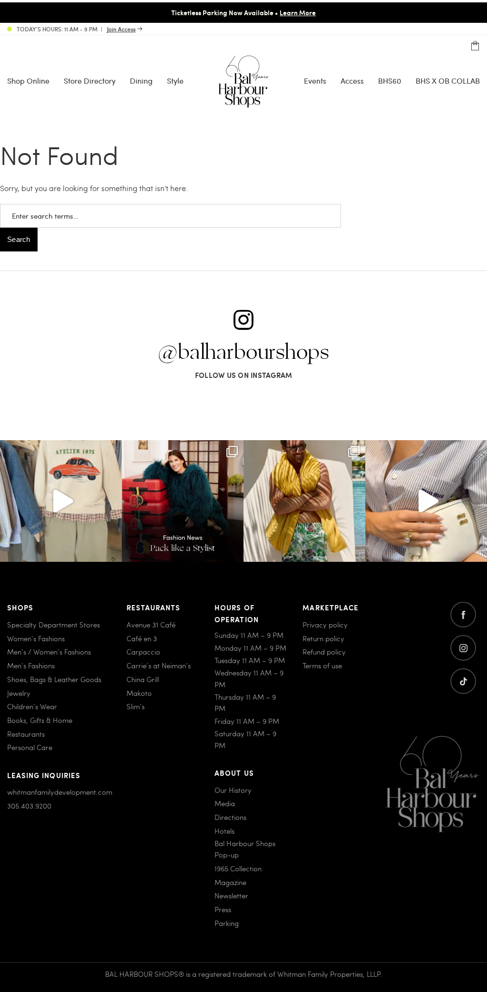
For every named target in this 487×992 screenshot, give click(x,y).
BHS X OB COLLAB (448, 81)
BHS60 (389, 81)
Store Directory (90, 81)
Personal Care (29, 747)
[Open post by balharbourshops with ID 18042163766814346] (426, 501)
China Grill (143, 679)
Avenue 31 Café (151, 624)
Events (315, 81)
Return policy (323, 638)
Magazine (230, 882)
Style (175, 81)
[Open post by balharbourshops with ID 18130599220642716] (183, 501)
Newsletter (231, 895)
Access (352, 81)
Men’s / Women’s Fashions (49, 651)
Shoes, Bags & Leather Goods (54, 679)
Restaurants (26, 734)
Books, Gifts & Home (39, 720)
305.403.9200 (29, 805)
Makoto (139, 693)
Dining (141, 81)
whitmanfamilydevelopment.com (59, 792)
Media (224, 803)
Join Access (121, 29)
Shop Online (28, 81)
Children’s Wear (32, 706)
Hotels (224, 831)
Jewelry (18, 693)
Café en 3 (142, 638)
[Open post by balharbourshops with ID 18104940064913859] (304, 501)
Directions (230, 817)
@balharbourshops (243, 352)
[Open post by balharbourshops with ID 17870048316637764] (61, 501)
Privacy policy (325, 624)
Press (222, 909)
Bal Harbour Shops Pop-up (244, 848)
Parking (226, 923)
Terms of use (322, 665)
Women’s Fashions (36, 638)
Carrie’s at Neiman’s (159, 665)
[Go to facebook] (463, 614)
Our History (233, 790)
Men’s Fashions (31, 665)
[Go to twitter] (463, 681)
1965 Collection (238, 868)
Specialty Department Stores (53, 624)
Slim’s (136, 706)
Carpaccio (143, 651)
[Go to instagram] (463, 648)
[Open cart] (475, 46)
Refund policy (324, 651)
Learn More (298, 12)
